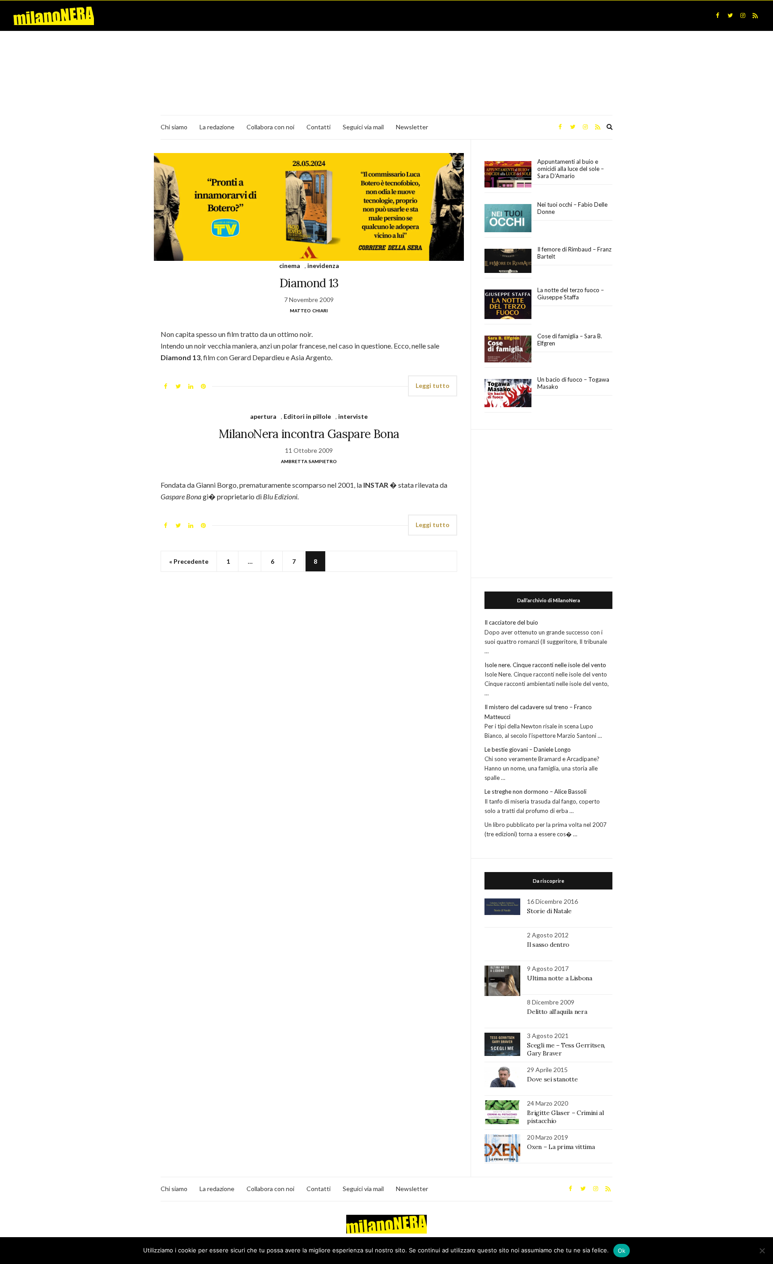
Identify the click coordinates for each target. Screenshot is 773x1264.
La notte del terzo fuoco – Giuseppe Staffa (570, 293)
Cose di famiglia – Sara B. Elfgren (569, 339)
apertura (263, 416)
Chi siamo (174, 127)
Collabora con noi (270, 127)
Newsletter (412, 127)
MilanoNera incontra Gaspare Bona (309, 433)
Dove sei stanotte (552, 1079)
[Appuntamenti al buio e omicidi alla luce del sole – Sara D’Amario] (507, 174)
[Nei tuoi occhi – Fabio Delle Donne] (507, 218)
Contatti (318, 127)
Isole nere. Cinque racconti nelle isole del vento (545, 664)
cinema (289, 265)
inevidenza (323, 265)
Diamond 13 (309, 283)
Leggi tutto (433, 385)
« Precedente (188, 561)
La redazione (217, 127)
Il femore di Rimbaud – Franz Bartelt (574, 253)
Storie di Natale (549, 911)
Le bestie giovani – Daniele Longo (527, 749)
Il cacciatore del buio (511, 622)
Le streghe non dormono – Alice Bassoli (535, 791)
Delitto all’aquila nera (557, 1012)
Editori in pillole (307, 416)
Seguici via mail (363, 127)
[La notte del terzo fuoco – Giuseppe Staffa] (507, 304)
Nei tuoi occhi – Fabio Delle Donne (572, 208)
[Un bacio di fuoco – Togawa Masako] (507, 393)
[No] (761, 1250)
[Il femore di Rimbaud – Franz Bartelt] (507, 261)
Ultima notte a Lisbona (559, 978)
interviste (353, 416)
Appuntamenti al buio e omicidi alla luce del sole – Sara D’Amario (570, 168)
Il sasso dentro (548, 945)
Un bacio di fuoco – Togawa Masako (573, 383)
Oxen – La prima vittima (561, 1147)
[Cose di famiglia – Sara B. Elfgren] (507, 349)
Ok (622, 1250)
